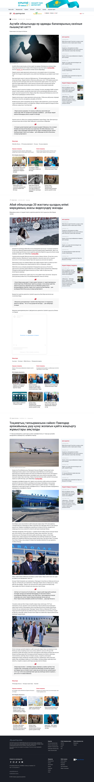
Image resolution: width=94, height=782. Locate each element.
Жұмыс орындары (65, 768)
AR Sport (38, 9)
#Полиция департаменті (27, 144)
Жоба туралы (64, 761)
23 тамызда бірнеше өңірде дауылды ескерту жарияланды (71, 70)
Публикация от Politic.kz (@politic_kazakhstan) (29, 352)
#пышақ (36, 144)
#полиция (20, 361)
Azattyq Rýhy (34, 253)
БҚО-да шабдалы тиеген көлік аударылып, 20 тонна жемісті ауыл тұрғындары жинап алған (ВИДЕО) (68, 89)
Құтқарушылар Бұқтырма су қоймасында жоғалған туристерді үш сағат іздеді (47, 368)
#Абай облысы (27, 361)
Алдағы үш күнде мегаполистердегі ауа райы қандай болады (71, 63)
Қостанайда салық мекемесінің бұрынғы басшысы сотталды (72, 76)
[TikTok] (16, 762)
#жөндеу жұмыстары (28, 683)
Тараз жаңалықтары (52, 750)
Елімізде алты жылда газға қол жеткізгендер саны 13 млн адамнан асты (47, 691)
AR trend (32, 9)
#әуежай (36, 683)
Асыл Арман (14, 19)
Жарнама (63, 764)
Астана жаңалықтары (52, 743)
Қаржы (26, 9)
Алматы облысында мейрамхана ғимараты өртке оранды (72, 56)
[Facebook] (10, 762)
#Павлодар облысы (17, 683)
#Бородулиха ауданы (37, 361)
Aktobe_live (20, 69)
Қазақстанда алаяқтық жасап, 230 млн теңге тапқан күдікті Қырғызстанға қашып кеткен (46, 151)
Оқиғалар (28, 200)
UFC (61, 748)
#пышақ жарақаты (43, 144)
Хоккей (62, 745)
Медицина (76, 743)
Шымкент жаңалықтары (53, 746)
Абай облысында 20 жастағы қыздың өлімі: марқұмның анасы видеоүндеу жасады (72, 42)
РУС (83, 13)
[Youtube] (22, 762)
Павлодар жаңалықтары (53, 748)
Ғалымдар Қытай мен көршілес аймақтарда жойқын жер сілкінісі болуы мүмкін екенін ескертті (23, 151)
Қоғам (44, 9)
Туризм (75, 745)
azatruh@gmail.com (14, 771)
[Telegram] (19, 762)
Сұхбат (49, 770)
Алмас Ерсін (14, 200)
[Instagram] (13, 762)
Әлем (49, 772)
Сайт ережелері (64, 766)
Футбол (62, 743)
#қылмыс (14, 361)
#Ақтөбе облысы (16, 144)
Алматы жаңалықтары (53, 745)
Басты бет (11, 9)
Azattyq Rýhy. (38, 478)
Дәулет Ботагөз (15, 418)
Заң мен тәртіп (51, 9)
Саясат (49, 762)
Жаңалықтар (19, 9)
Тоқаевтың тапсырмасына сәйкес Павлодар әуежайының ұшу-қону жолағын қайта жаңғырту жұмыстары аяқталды (72, 49)
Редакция (63, 762)
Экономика (50, 764)
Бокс (62, 746)
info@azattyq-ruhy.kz (14, 773)
